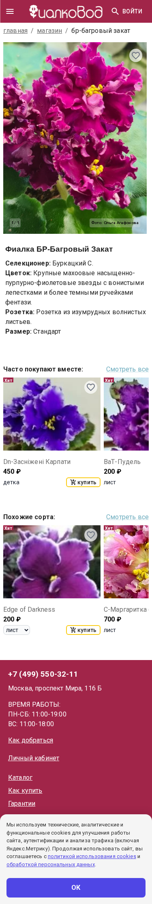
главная (15, 31)
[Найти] (115, 11)
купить (86, 482)
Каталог (20, 777)
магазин (49, 31)
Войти (132, 11)
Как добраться (30, 740)
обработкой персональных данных (50, 864)
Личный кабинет (33, 758)
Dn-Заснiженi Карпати (37, 462)
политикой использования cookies (92, 856)
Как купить (25, 790)
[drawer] (10, 11)
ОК (76, 887)
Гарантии (21, 803)
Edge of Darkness (29, 609)
